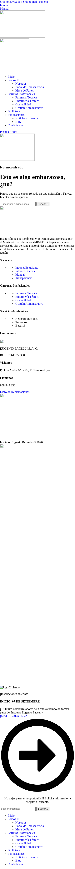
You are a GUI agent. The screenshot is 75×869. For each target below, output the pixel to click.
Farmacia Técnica (26, 97)
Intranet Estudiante (26, 267)
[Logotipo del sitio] (22, 36)
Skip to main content (35, 1)
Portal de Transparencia (29, 87)
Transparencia (23, 278)
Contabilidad (23, 104)
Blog (18, 121)
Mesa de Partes (24, 90)
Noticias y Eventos (26, 118)
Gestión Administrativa (29, 107)
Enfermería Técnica (27, 101)
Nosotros (20, 83)
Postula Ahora (8, 131)
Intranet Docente (25, 271)
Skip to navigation (11, 1)
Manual (4, 8)
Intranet (4, 5)
